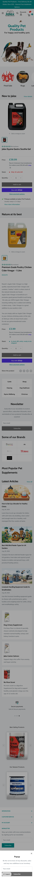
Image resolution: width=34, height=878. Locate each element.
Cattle (9, 382)
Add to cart (17, 184)
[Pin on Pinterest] (24, 370)
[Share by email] (31, 370)
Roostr (5, 275)
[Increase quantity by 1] (21, 178)
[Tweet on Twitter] (27, 370)
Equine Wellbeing (9, 394)
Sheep (24, 382)
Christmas (24, 394)
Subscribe (17, 874)
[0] (30, 15)
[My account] (23, 14)
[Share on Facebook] (20, 370)
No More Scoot (13, 758)
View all (29, 482)
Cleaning (9, 388)
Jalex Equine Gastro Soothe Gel (16, 149)
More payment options (17, 194)
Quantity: (5, 178)
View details (28, 96)
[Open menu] (3, 13)
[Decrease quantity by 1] (11, 178)
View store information (12, 204)
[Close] (31, 853)
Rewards (23, 12)
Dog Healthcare (24, 388)
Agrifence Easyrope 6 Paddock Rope (17, 798)
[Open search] (17, 13)
